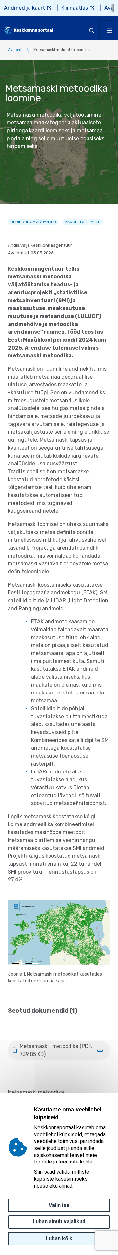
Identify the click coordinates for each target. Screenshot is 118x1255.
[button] (59, 932)
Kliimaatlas (74, 8)
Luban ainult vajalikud (59, 1221)
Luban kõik (59, 1238)
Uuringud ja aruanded (33, 222)
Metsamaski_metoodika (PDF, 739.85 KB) (56, 1050)
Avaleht (15, 49)
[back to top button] (100, 1219)
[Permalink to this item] (78, 1011)
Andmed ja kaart (24, 8)
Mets (96, 222)
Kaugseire (75, 222)
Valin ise (59, 1205)
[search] (91, 30)
